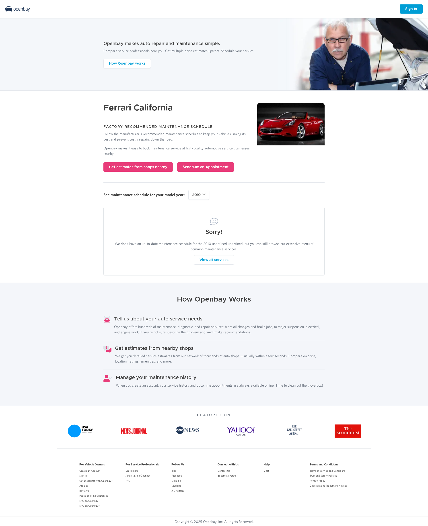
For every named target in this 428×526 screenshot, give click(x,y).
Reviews (84, 490)
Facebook (176, 475)
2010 (196, 195)
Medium (176, 485)
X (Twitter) (177, 490)
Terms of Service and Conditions (327, 470)
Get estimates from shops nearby (138, 167)
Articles (83, 485)
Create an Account (89, 470)
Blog (173, 470)
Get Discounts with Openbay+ (96, 480)
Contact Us (224, 470)
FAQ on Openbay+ (89, 505)
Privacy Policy (317, 480)
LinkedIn (176, 480)
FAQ (128, 480)
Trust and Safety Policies (323, 475)
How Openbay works (127, 63)
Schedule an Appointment (205, 167)
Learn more (132, 470)
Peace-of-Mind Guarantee (93, 495)
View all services (214, 260)
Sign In (411, 9)
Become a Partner (227, 475)
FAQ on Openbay (88, 500)
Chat (266, 470)
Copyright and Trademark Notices (328, 485)
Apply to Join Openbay (138, 475)
